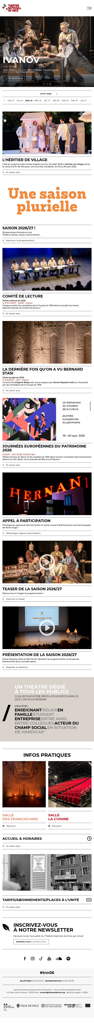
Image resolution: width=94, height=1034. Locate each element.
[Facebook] (25, 959)
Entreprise (28, 718)
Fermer (84, 107)
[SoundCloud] (59, 959)
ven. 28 (56, 100)
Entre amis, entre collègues (41, 721)
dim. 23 (11, 100)
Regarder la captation (17, 667)
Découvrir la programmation (20, 240)
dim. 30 (74, 100)
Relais (49, 710)
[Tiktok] (41, 959)
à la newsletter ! (31, 942)
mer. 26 (38, 100)
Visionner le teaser (15, 599)
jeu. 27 (47, 100)
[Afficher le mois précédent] (34, 94)
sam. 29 (65, 100)
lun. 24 (20, 100)
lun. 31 (83, 100)
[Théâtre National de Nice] (11, 11)
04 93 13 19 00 (38, 981)
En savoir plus (15, 78)
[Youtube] (49, 959)
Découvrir (11, 826)
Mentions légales (73, 992)
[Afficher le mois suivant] (56, 94)
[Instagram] (32, 959)
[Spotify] (68, 959)
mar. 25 (28, 100)
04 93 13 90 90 (68, 981)
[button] (44, 84)
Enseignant (28, 710)
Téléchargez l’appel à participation (23, 533)
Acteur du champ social (47, 725)
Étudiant (43, 714)
